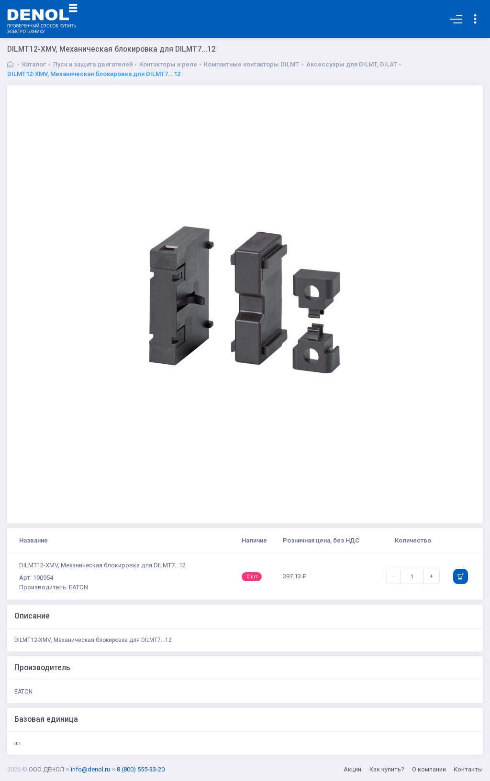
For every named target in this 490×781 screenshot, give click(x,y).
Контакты (468, 769)
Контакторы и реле (168, 64)
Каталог (34, 64)
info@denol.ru (90, 769)
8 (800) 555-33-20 (141, 769)
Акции (352, 769)
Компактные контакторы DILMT (251, 64)
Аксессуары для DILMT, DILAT (351, 64)
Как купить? (386, 769)
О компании (429, 769)
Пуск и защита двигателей (93, 64)
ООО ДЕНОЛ (46, 769)
